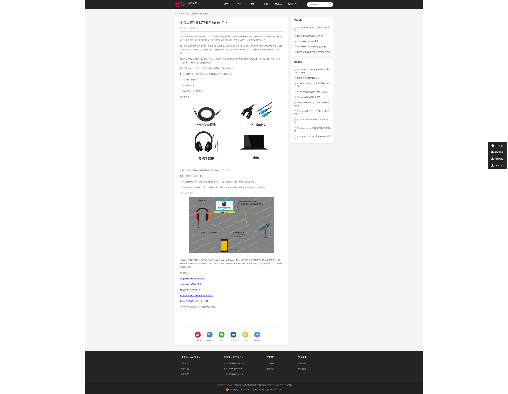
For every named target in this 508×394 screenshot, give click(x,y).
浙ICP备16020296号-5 (274, 390)
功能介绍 (185, 363)
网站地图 (288, 385)
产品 (239, 4)
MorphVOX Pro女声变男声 (307, 41)
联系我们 (292, 4)
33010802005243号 (246, 390)
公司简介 (302, 363)
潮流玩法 (270, 369)
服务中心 (279, 4)
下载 (253, 4)
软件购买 (185, 374)
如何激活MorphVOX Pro (233, 374)
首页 (226, 4)
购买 (266, 4)
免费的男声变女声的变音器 (308, 78)
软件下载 (185, 369)
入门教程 (270, 363)
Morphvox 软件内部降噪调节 (308, 97)
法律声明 (280, 385)
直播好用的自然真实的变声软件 (310, 36)
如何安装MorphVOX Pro (233, 369)
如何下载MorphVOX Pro (233, 363)
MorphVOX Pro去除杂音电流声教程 (311, 47)
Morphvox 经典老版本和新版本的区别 (312, 92)
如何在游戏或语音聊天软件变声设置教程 (313, 52)
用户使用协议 (268, 385)
